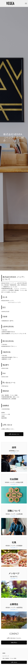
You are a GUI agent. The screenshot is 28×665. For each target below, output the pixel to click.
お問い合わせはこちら (14, 434)
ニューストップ (6, 656)
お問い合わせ (14, 662)
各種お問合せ (14, 642)
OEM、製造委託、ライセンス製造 (9, 658)
